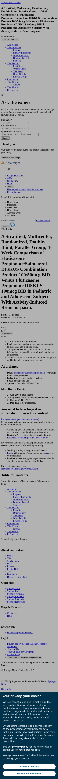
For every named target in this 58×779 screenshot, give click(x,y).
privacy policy (20, 746)
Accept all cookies (29, 766)
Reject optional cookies (29, 773)
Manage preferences (13, 755)
